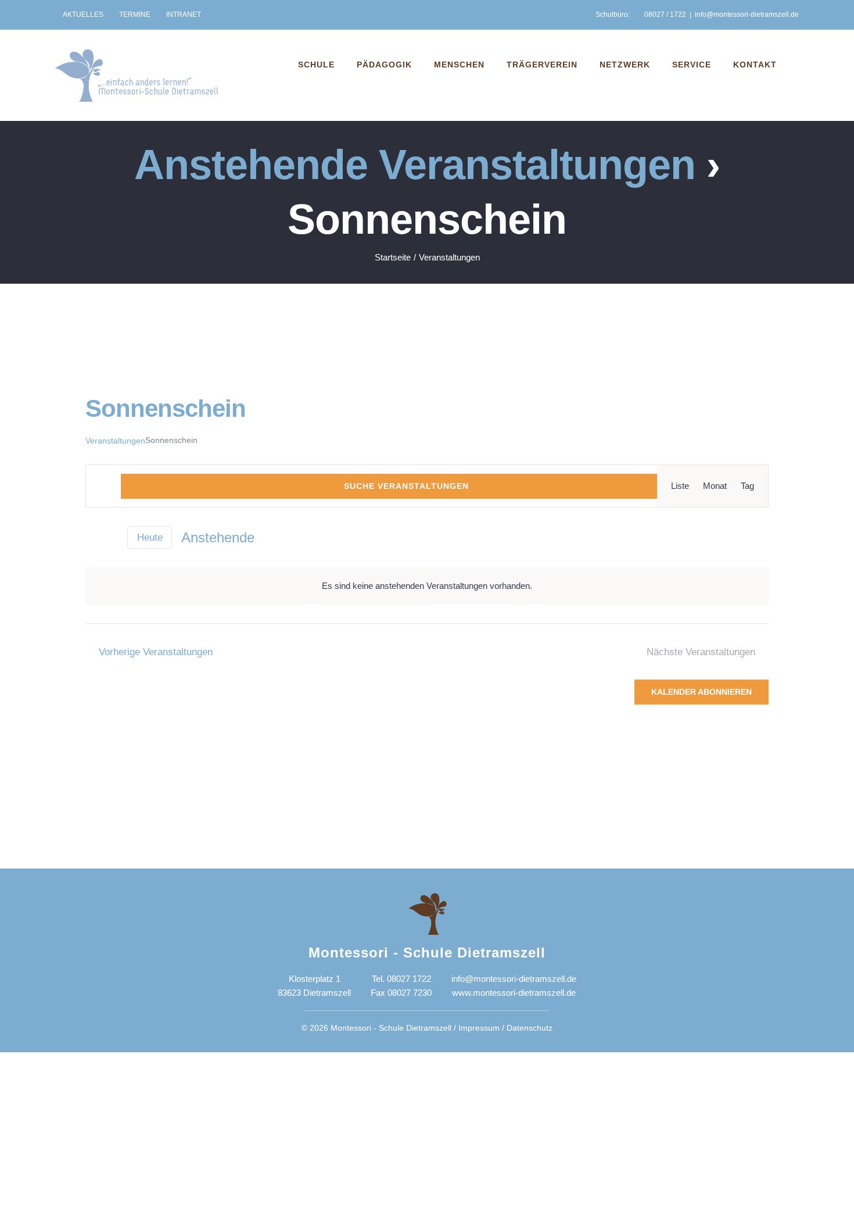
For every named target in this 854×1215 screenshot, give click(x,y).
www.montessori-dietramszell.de (514, 993)
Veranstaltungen (115, 440)
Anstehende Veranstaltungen (414, 164)
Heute (150, 537)
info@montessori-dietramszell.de (747, 14)
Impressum (479, 1027)
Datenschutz (529, 1027)
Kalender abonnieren (701, 691)
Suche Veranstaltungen (406, 486)
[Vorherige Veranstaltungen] (92, 537)
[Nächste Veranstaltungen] (111, 537)
